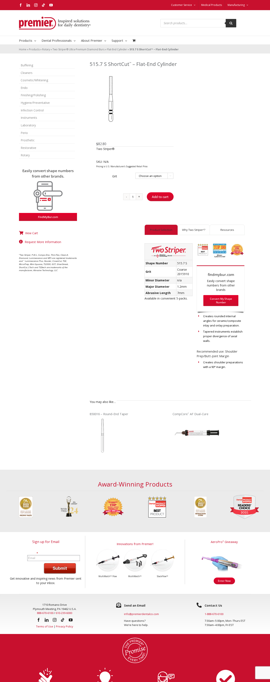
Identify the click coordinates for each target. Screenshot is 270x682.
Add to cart (160, 197)
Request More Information (43, 242)
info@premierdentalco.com (141, 614)
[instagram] (55, 620)
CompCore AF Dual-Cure (190, 414)
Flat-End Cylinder (117, 49)
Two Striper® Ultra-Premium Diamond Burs (78, 49)
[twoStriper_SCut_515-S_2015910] (128, 99)
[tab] (161, 230)
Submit (60, 568)
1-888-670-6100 (214, 614)
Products (34, 49)
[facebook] (38, 620)
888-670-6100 (45, 613)
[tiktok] (63, 620)
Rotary (46, 49)
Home (22, 49)
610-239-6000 (64, 613)
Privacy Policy (64, 626)
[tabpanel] (194, 311)
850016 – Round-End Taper (109, 414)
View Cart (31, 233)
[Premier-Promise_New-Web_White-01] (135, 639)
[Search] (231, 23)
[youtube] (71, 620)
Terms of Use (44, 626)
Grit (114, 176)
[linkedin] (47, 620)
